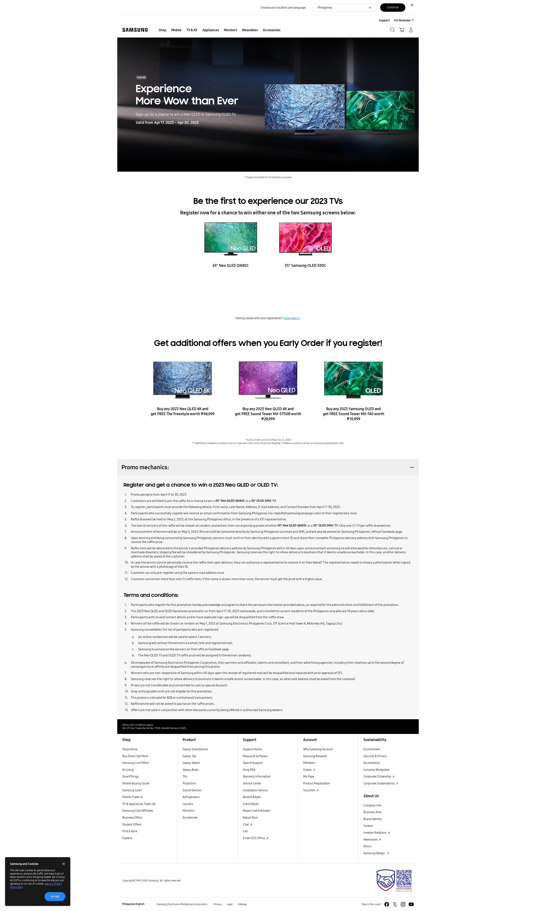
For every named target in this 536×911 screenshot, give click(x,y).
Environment (371, 749)
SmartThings (130, 776)
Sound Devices (192, 790)
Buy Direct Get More (135, 756)
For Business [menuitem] (402, 20)
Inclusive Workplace (376, 770)
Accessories (190, 817)
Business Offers (132, 817)
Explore (127, 838)
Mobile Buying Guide (135, 783)
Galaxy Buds (190, 770)
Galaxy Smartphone (195, 749)
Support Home (252, 749)
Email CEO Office (254, 838)
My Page (308, 776)
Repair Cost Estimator (257, 811)
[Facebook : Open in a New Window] (386, 904)
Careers (368, 826)
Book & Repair (252, 797)
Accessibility (371, 763)
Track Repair (251, 804)
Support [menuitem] (384, 20)
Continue (393, 7)
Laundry (188, 804)
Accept (54, 896)
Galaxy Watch (191, 763)
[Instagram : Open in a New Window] (403, 904)
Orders (307, 770)
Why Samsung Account (318, 749)
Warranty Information (257, 776)
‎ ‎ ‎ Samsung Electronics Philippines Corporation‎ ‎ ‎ (182, 904)
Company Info (372, 805)
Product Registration (316, 783)
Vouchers (309, 790)
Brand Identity (372, 819)
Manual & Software (255, 756)
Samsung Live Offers (135, 763)
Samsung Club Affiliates (137, 811)
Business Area (372, 812)
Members (309, 763)
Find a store (129, 831)
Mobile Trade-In (132, 797)
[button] (268, 467)
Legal (230, 904)
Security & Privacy (375, 756)
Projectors (189, 783)
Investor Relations (375, 833)
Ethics (367, 846)
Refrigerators (191, 797)
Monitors (188, 811)
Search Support (253, 763)
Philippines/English (133, 904)
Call (245, 831)
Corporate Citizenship (377, 776)
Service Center (252, 783)
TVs (185, 776)
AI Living (128, 770)
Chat (246, 824)
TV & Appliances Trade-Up (139, 804)
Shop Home (129, 749)
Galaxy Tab (189, 756)
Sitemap (242, 904)
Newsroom (370, 839)
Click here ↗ (292, 318)
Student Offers (131, 824)
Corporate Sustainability (379, 783)
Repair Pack (250, 817)
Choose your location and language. (283, 8)
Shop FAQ (249, 770)
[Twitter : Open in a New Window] (394, 904)
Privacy (218, 904)
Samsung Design (374, 853)
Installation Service (255, 790)
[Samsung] (135, 29)
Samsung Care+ (132, 790)
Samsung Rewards (315, 756)
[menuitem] (162, 30)
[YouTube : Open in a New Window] (411, 904)
